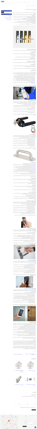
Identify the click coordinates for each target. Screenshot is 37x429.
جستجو (2, 12)
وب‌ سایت (20, 404)
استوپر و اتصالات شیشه (9, 19)
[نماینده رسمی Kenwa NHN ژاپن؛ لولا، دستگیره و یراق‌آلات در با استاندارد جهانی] (2, 2)
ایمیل (27, 404)
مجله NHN (22, 372)
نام (35, 404)
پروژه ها (25, 422)
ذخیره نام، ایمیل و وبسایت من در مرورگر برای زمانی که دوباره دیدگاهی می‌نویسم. (27, 407)
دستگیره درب (33, 68)
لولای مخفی (10, 16)
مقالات (25, 423)
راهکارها (25, 421)
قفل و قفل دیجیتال (9, 15)
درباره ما (25, 424)
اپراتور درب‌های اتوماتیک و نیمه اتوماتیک (7, 17)
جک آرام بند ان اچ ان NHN (8, 18)
